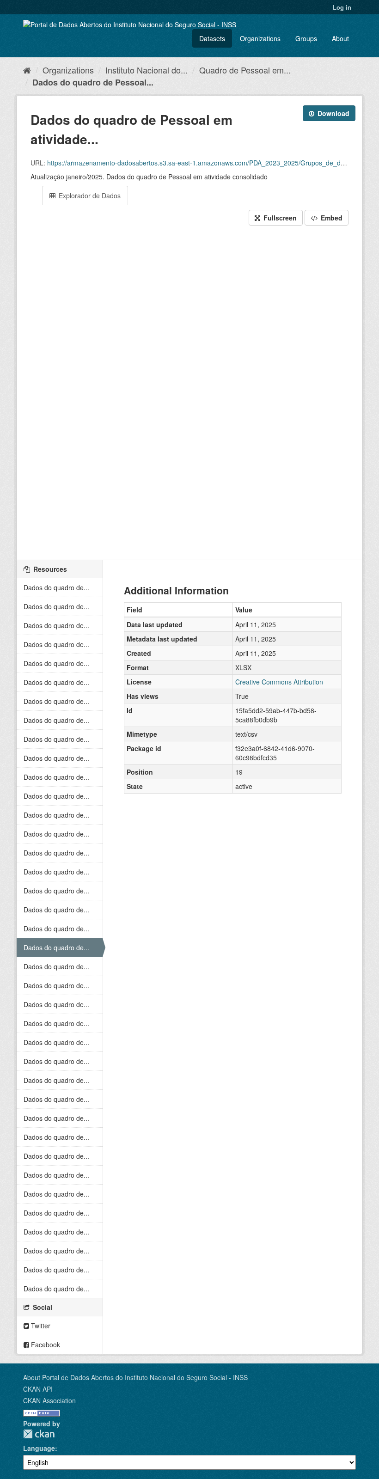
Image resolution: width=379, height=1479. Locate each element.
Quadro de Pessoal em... (245, 70)
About (340, 38)
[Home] (27, 70)
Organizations (260, 38)
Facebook (44, 1344)
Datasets (212, 38)
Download (332, 113)
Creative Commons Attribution (279, 681)
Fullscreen (279, 217)
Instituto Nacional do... (146, 70)
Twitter (39, 1325)
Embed (330, 217)
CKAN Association (49, 1400)
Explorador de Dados (89, 195)
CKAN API (38, 1388)
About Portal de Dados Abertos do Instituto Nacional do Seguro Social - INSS (135, 1377)
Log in (342, 7)
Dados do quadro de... (56, 587)
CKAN (39, 1434)
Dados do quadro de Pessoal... (92, 82)
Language (39, 1448)
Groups (306, 38)
